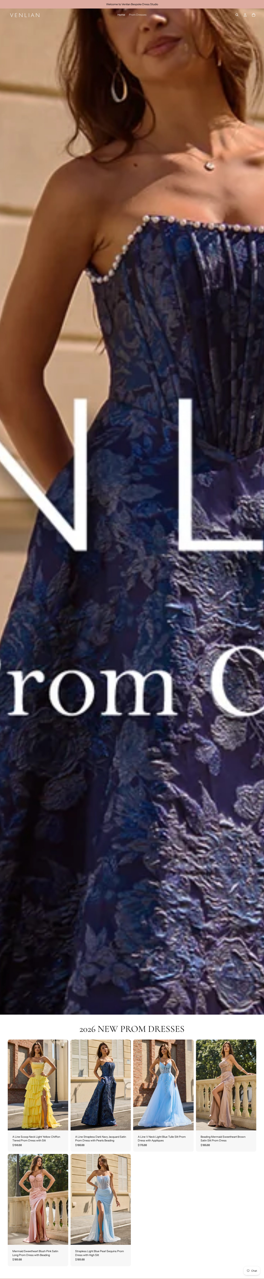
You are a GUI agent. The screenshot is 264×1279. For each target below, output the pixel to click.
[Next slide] (62, 1085)
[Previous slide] (13, 1085)
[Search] (237, 15)
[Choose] (62, 1124)
